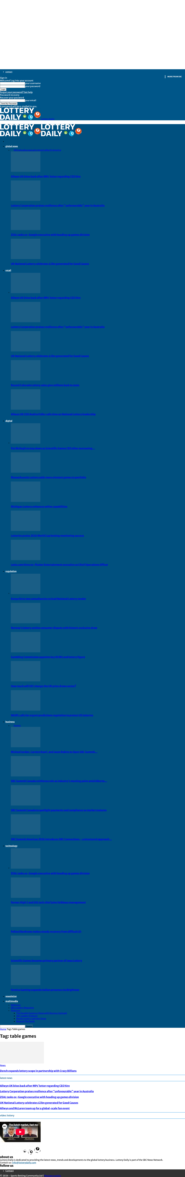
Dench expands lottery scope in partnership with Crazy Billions (38, 1070)
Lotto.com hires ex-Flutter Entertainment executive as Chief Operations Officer (59, 564)
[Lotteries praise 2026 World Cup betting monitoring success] (25, 530)
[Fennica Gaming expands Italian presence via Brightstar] (25, 984)
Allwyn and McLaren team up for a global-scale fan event (35, 1108)
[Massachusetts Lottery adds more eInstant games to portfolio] (25, 472)
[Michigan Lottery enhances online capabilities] (25, 501)
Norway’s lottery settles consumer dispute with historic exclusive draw (54, 627)
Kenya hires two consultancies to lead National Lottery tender (48, 598)
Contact (8, 72)
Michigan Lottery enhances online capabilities (39, 506)
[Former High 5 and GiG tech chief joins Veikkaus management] (25, 897)
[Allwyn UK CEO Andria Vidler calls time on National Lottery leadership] (25, 408)
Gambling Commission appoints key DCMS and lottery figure (48, 657)
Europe (28, 150)
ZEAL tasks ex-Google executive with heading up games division (50, 234)
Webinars (16, 1005)
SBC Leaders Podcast (27, 1015)
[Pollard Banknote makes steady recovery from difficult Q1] (25, 926)
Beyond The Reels (25, 1021)
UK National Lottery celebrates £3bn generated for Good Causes (50, 263)
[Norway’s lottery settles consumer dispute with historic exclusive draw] (25, 622)
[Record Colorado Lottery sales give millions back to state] (25, 379)
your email (30, 100)
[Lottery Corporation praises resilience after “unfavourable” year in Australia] (25, 200)
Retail (8, 270)
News (3, 1065)
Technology (11, 845)
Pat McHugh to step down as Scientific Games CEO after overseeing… (53, 448)
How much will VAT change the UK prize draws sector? (43, 686)
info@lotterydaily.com (24, 1162)
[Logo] (20, 135)
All (12, 150)
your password (32, 86)
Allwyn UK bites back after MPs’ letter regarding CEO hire (46, 176)
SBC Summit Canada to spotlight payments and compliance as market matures (59, 810)
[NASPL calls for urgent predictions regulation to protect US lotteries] (25, 709)
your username (33, 83)
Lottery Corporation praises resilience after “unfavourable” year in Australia (58, 205)
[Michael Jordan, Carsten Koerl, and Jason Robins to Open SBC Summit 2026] (25, 746)
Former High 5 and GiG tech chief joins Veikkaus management (48, 902)
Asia (22, 150)
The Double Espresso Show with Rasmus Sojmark (41, 1013)
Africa (17, 150)
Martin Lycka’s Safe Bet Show (31, 1018)
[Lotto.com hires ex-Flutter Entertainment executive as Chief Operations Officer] (25, 559)
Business (10, 721)
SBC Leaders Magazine (22, 1007)
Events (17, 725)
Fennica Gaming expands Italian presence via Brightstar (45, 989)
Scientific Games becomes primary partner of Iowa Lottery (46, 960)
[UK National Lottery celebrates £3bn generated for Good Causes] (25, 258)
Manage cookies (52, 1175)
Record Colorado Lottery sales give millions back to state (45, 385)
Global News (11, 146)
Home (3, 1029)
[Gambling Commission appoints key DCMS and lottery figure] (25, 651)
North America (53, 150)
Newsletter (11, 996)
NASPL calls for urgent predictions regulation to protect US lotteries (52, 715)
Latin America (39, 150)
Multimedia (11, 1001)
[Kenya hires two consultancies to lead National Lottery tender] (25, 593)
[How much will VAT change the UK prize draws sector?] (25, 680)
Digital (8, 420)
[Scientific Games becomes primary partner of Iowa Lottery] (25, 955)
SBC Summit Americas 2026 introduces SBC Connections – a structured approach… (61, 839)
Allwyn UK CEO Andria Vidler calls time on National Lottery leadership (53, 414)
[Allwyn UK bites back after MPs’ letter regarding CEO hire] (25, 171)
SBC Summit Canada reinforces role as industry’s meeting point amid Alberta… (59, 781)
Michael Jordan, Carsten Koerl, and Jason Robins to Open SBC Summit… (54, 751)
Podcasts (15, 1010)
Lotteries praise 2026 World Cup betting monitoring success (47, 535)
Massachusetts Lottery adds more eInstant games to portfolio (48, 477)
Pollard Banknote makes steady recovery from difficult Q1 (46, 931)
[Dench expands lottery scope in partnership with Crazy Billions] (22, 1062)
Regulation (11, 571)
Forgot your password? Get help (16, 92)
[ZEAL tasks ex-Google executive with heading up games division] (25, 229)
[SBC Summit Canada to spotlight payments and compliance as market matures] (25, 804)
